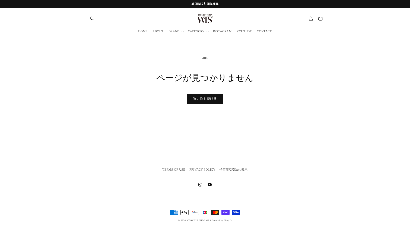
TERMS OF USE (173, 169)
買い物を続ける (205, 98)
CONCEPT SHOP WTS (199, 220)
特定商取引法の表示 (233, 169)
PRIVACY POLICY (202, 169)
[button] (92, 18)
